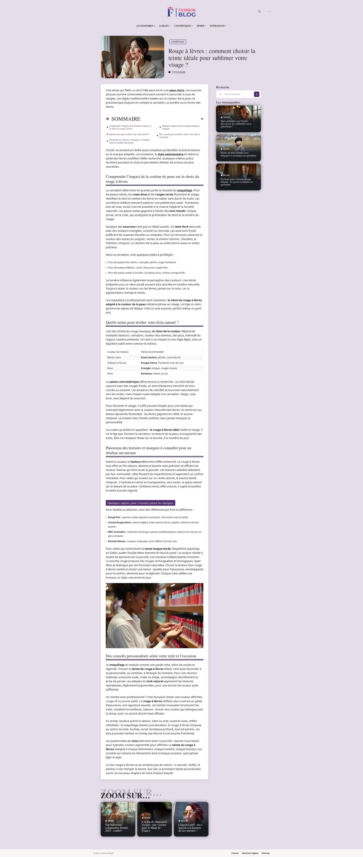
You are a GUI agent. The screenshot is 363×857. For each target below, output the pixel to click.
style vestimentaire (170, 154)
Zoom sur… (125, 795)
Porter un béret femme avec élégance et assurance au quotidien (238, 154)
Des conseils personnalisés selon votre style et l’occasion (179, 135)
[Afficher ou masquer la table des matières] (171, 119)
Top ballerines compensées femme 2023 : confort (116, 828)
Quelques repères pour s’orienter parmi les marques (181, 127)
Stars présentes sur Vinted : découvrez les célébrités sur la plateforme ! (236, 123)
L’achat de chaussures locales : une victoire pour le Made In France (154, 826)
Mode (111, 821)
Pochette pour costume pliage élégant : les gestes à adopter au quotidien (237, 181)
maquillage (184, 190)
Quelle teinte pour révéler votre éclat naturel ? (129, 134)
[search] (259, 11)
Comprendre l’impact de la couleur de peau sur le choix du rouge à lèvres (130, 127)
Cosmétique (177, 42)
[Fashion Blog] (181, 11)
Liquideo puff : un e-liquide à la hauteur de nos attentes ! (190, 828)
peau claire (176, 90)
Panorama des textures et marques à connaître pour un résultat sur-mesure (129, 141)
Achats (184, 821)
